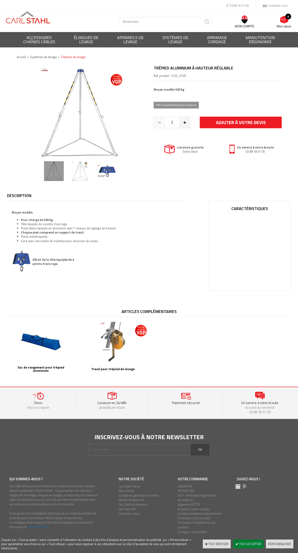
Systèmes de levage (43, 57)
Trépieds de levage (73, 57)
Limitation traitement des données (200, 513)
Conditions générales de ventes (139, 495)
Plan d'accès (126, 490)
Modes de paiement (131, 499)
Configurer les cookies (192, 532)
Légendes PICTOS (189, 504)
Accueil (21, 57)
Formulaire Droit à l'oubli (194, 518)
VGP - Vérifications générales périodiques (196, 497)
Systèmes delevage (175, 39)
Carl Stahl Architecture (133, 504)
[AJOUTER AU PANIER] (241, 122)
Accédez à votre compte (193, 509)
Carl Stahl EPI (127, 509)
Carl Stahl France (129, 486)
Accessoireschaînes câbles (39, 39)
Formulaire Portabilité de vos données (196, 525)
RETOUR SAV (186, 490)
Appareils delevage (130, 39)
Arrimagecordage (217, 39)
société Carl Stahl (38, 527)
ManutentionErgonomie (260, 39)
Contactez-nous (129, 513)
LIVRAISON (185, 486)
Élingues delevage (86, 39)
